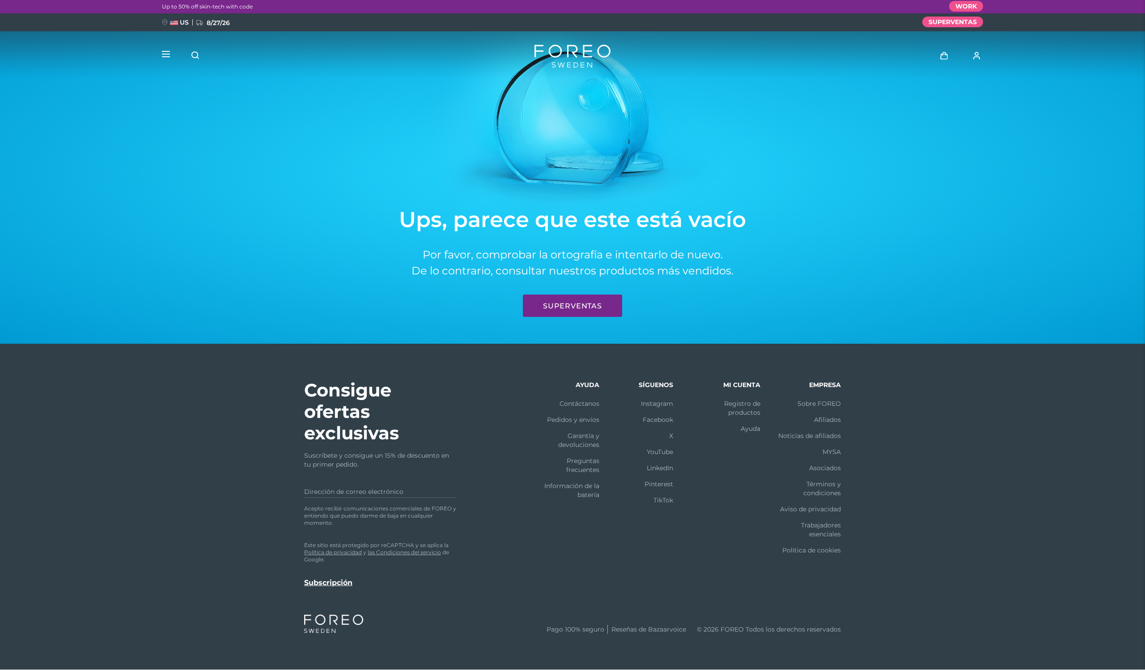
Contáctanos (579, 404)
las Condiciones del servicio (404, 552)
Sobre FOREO (819, 404)
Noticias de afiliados (809, 436)
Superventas (572, 306)
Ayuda (750, 429)
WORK (966, 6)
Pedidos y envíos (573, 420)
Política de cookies (811, 550)
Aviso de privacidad (810, 509)
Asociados (825, 468)
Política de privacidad (333, 552)
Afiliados (827, 420)
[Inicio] (572, 58)
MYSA (832, 452)
